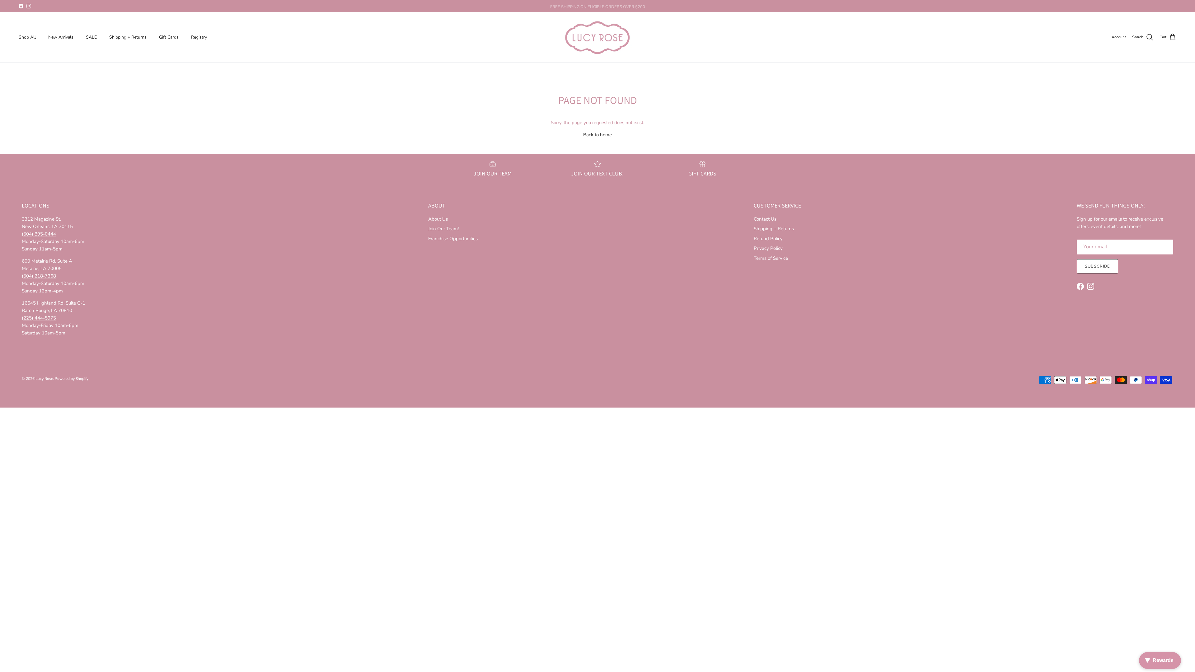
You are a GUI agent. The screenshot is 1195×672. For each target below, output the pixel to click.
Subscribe (1097, 266)
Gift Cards (169, 37)
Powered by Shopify (71, 378)
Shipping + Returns (128, 37)
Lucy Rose (44, 378)
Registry (199, 37)
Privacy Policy (768, 248)
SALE (91, 37)
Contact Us (765, 219)
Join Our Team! (443, 229)
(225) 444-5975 (39, 318)
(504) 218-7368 (39, 276)
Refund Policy (768, 239)
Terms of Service (771, 258)
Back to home (597, 135)
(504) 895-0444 (39, 234)
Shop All (27, 37)
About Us (438, 219)
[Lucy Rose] (597, 37)
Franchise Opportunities (453, 239)
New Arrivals (60, 37)
